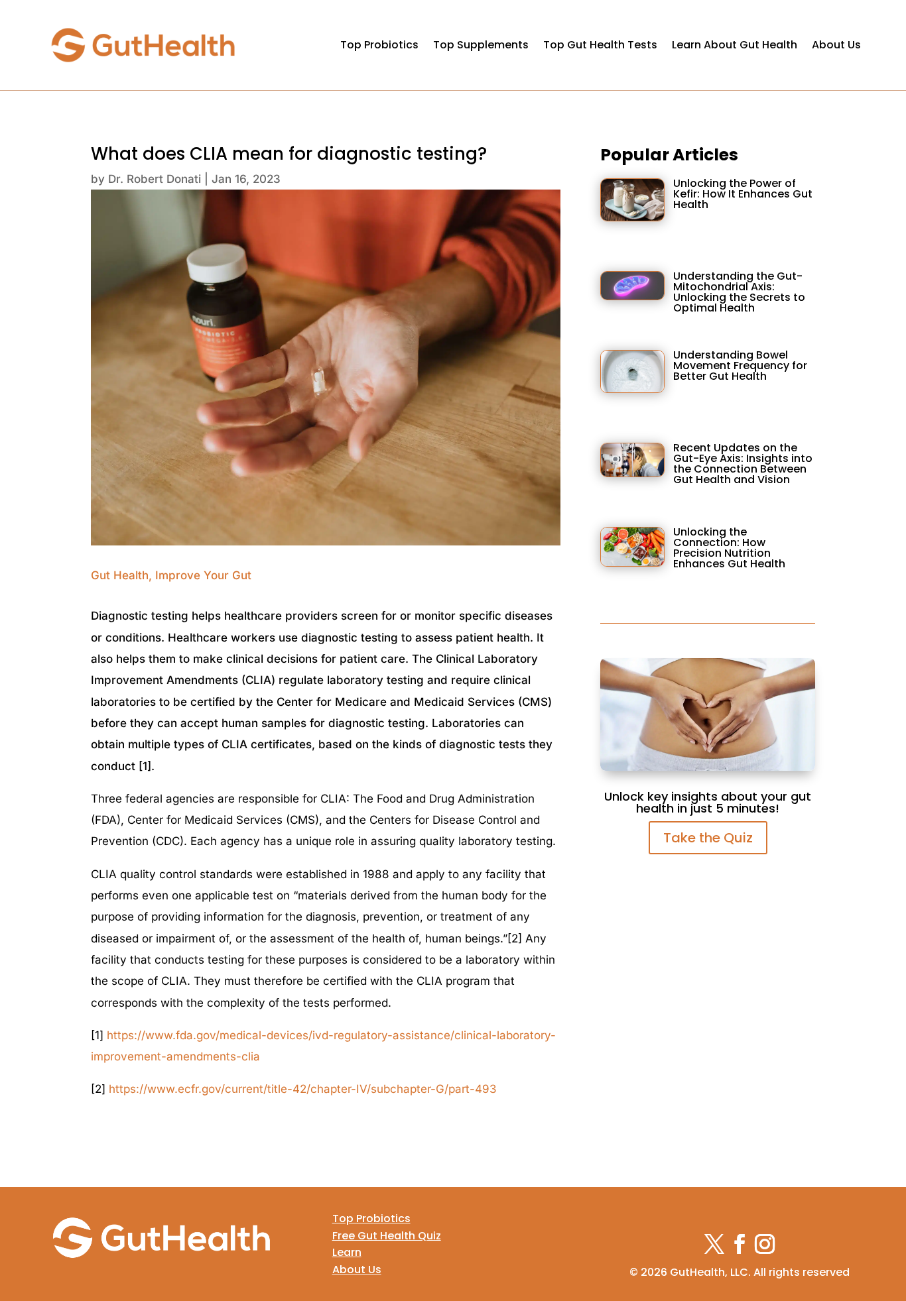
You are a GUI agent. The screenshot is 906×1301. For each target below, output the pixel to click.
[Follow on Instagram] (765, 1244)
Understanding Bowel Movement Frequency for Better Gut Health (740, 365)
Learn (346, 1252)
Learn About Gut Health (734, 44)
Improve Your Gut (203, 575)
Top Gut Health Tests (600, 44)
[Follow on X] (714, 1244)
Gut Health (120, 575)
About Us (836, 44)
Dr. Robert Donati (154, 179)
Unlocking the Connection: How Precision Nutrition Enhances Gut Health (729, 547)
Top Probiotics (379, 44)
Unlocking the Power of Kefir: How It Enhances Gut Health (742, 194)
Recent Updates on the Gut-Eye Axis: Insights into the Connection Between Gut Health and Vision (742, 463)
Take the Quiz (708, 837)
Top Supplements (481, 44)
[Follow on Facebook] (739, 1244)
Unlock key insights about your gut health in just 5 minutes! (707, 802)
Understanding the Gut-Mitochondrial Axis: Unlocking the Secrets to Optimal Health (739, 291)
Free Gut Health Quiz (386, 1235)
